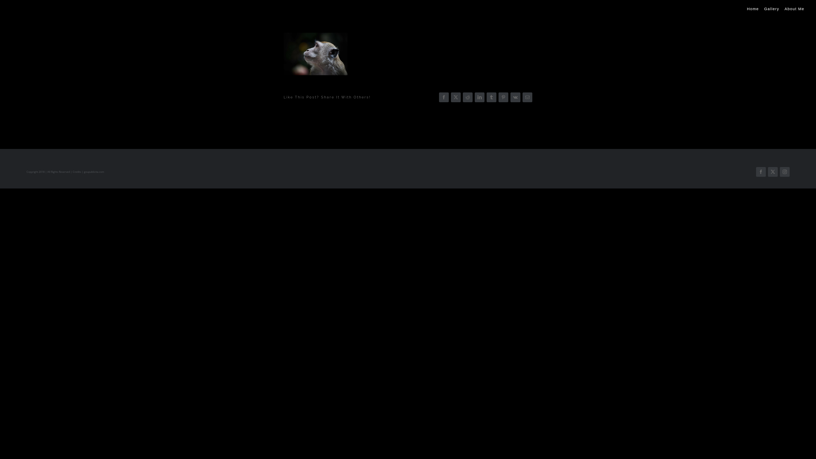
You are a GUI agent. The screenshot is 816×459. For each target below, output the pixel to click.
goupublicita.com (94, 172)
